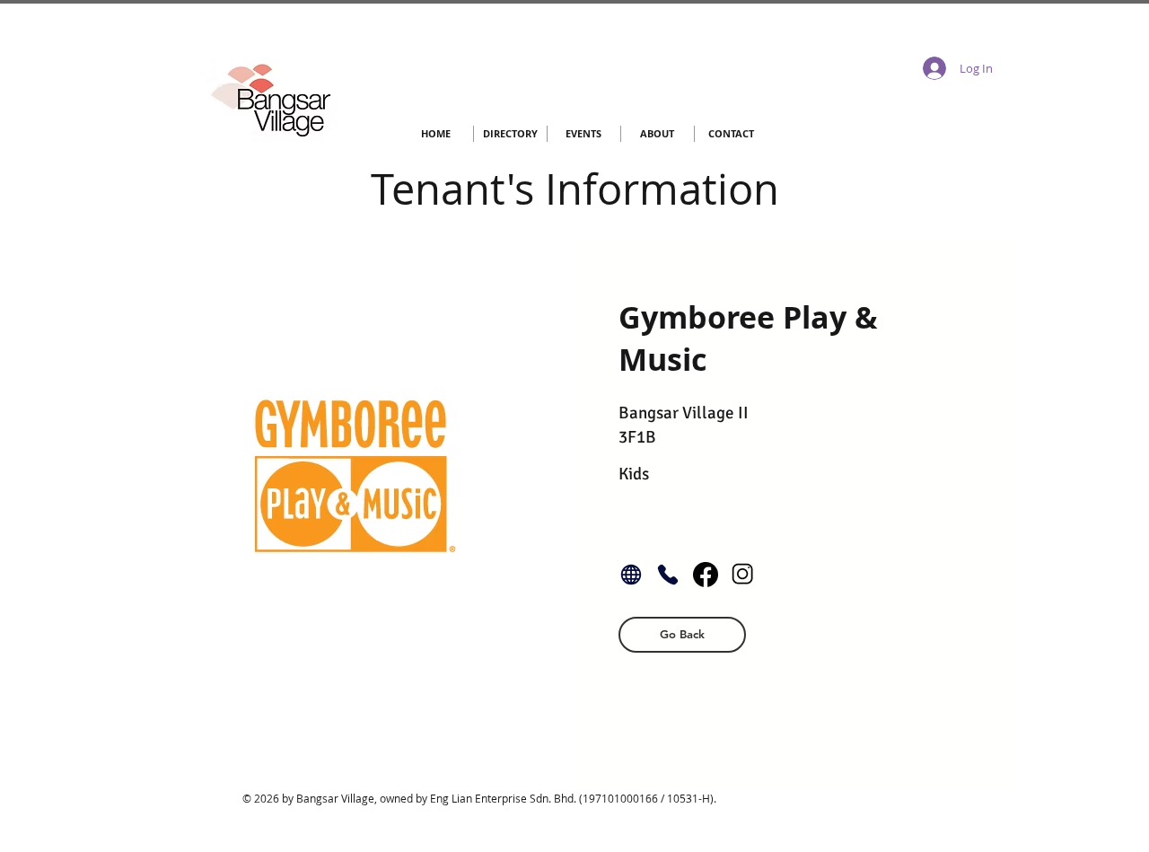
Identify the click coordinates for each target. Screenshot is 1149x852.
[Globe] (631, 574)
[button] (682, 635)
